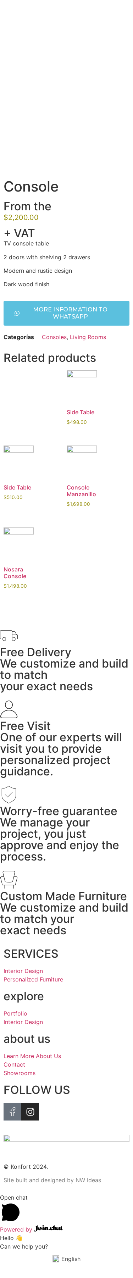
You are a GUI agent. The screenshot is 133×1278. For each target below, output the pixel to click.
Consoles (54, 337)
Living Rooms (88, 337)
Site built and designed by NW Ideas (52, 1180)
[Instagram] (30, 1112)
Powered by (17, 1229)
